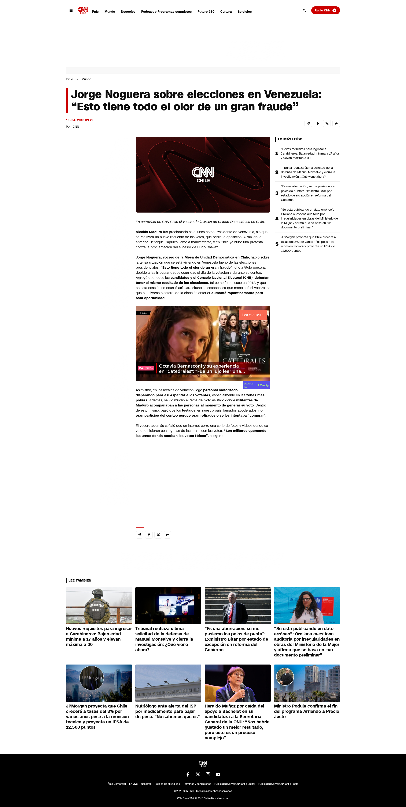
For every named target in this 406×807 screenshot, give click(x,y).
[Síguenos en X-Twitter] (198, 774)
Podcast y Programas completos (166, 11)
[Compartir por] (336, 123)
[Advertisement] (97, 379)
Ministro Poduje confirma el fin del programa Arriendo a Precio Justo (306, 711)
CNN (76, 126)
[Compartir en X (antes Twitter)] (327, 123)
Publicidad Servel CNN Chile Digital (234, 784)
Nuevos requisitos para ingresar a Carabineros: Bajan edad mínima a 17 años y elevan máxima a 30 (310, 153)
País (95, 11)
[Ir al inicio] (83, 10)
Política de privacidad (167, 784)
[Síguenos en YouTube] (218, 774)
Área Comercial (117, 784)
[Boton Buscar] (304, 10)
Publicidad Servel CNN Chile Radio (278, 784)
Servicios (245, 11)
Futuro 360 (206, 11)
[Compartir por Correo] (308, 123)
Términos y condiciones (197, 784)
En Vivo (133, 784)
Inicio (69, 79)
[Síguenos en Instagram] (208, 774)
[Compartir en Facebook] (317, 123)
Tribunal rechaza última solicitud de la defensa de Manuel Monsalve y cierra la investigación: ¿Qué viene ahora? (308, 172)
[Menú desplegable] (71, 10)
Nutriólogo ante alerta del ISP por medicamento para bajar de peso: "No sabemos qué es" (167, 711)
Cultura (226, 11)
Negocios (128, 11)
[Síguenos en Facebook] (187, 774)
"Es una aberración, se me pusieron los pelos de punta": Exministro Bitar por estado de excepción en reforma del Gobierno (308, 193)
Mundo (109, 11)
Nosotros (146, 784)
